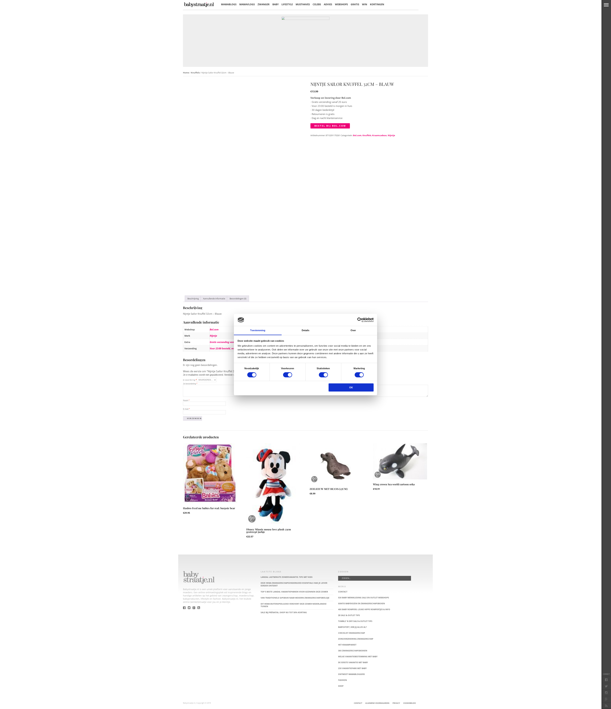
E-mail (186, 409)
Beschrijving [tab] (193, 298)
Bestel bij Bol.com (330, 125)
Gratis (355, 4)
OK (351, 387)
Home (186, 72)
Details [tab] (305, 330)
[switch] (287, 374)
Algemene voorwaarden (377, 703)
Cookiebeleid (409, 703)
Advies (328, 4)
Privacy (396, 703)
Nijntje (391, 135)
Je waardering (190, 379)
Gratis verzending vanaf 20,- (225, 342)
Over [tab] (353, 330)
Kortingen (377, 4)
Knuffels (195, 72)
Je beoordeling (190, 384)
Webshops (341, 4)
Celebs (317, 4)
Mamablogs (228, 4)
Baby (275, 4)
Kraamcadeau (379, 135)
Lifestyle (287, 4)
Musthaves (303, 4)
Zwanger (264, 4)
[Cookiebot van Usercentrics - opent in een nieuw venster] (360, 319)
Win (364, 4)
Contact (358, 703)
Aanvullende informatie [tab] (214, 298)
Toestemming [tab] (257, 330)
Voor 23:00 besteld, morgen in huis (229, 348)
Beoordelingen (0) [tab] (238, 298)
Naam (186, 400)
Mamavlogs (247, 4)
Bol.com (357, 135)
